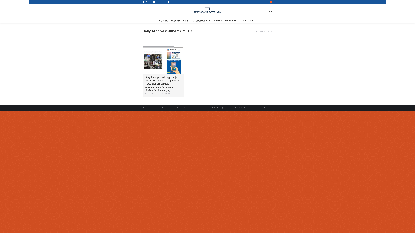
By (155, 94)
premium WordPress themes (180, 108)
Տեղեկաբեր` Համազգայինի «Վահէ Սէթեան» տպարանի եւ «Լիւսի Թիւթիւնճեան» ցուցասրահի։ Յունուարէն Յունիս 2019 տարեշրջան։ (162, 84)
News (147, 94)
